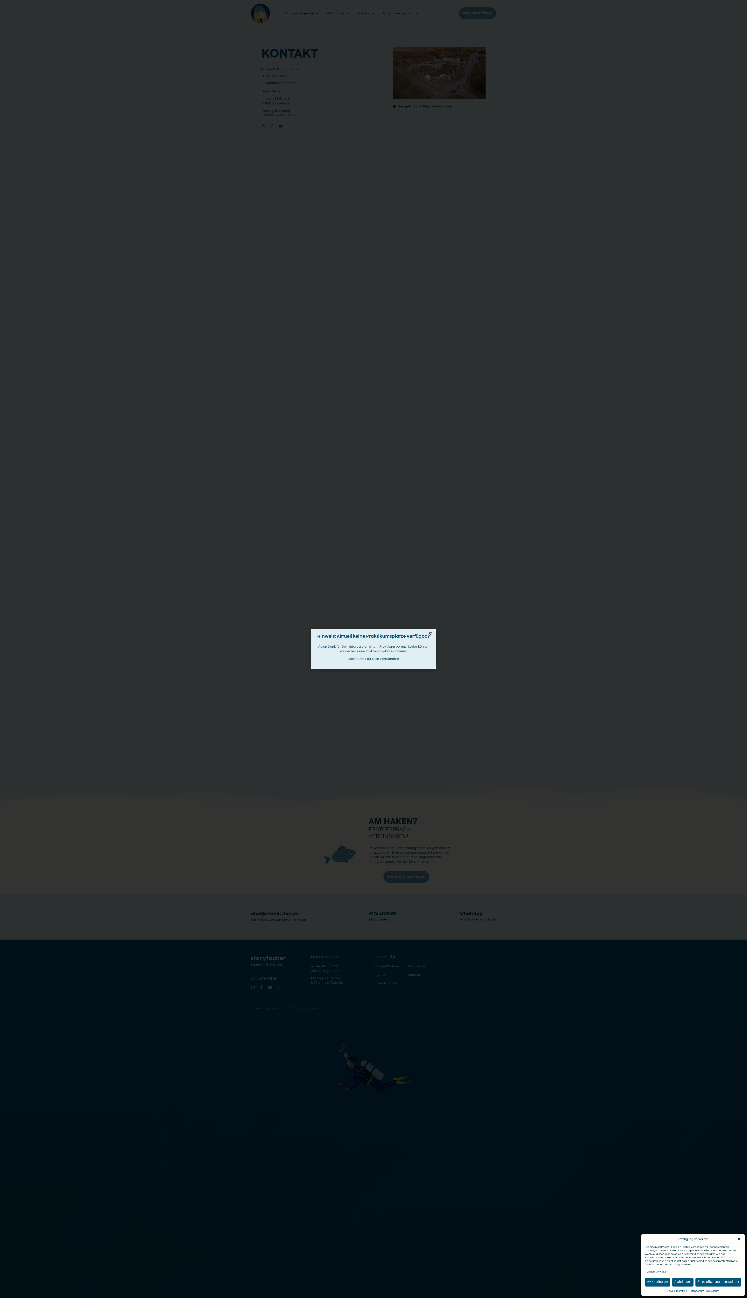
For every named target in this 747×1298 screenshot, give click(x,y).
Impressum (712, 1291)
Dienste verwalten (657, 1271)
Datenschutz (696, 1291)
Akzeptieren (657, 1281)
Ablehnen (682, 1281)
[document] (373, 649)
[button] (739, 1239)
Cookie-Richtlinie (677, 1291)
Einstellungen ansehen (718, 1281)
